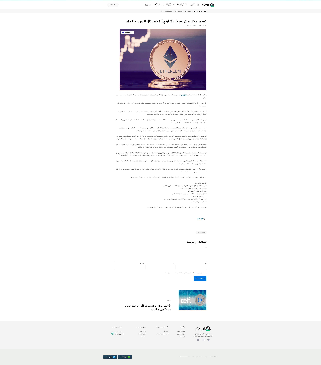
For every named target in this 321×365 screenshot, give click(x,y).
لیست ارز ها (157, 4)
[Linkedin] (198, 340)
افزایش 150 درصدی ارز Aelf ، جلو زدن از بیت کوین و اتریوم (148, 307)
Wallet (169, 6)
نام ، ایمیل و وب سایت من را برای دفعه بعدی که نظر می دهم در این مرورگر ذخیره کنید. (182, 273)
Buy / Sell (181, 6)
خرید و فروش (180, 4)
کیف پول (168, 4)
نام (205, 263)
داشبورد (193, 4)
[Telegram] (208, 340)
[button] (113, 5)
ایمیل (174, 263)
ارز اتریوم (183, 95)
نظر (205, 247)
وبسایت (142, 263)
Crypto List (157, 6)
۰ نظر (188, 26)
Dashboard (193, 6)
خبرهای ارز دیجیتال (201, 232)
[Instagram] (203, 340)
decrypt (200, 218)
